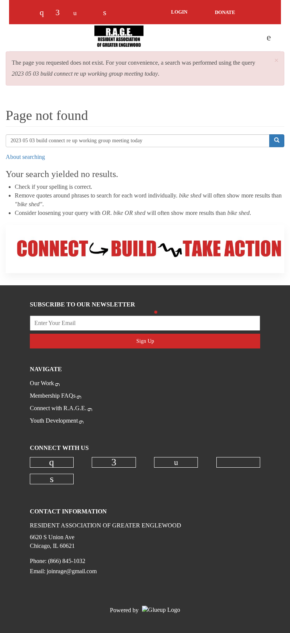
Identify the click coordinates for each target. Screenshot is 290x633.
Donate (225, 12)
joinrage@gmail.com (72, 571)
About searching (25, 157)
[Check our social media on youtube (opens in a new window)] (77, 13)
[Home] (119, 37)
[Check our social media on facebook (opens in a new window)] (61, 13)
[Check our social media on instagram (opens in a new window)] (45, 13)
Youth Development (54, 420)
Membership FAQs (53, 395)
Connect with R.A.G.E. (58, 408)
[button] (276, 61)
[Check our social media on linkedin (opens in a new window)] (108, 13)
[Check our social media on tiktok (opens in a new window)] (93, 13)
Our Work (42, 383)
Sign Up (145, 341)
